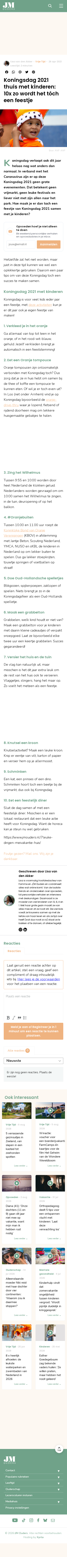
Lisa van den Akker (21, 61)
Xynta (40, 1537)
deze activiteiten (40, 305)
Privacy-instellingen (17, 1507)
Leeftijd (10, 1483)
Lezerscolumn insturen (19, 1495)
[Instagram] (20, 929)
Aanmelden (48, 244)
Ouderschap (13, 1489)
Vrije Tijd (40, 61)
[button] (55, 1471)
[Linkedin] (25, 929)
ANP (62, 150)
